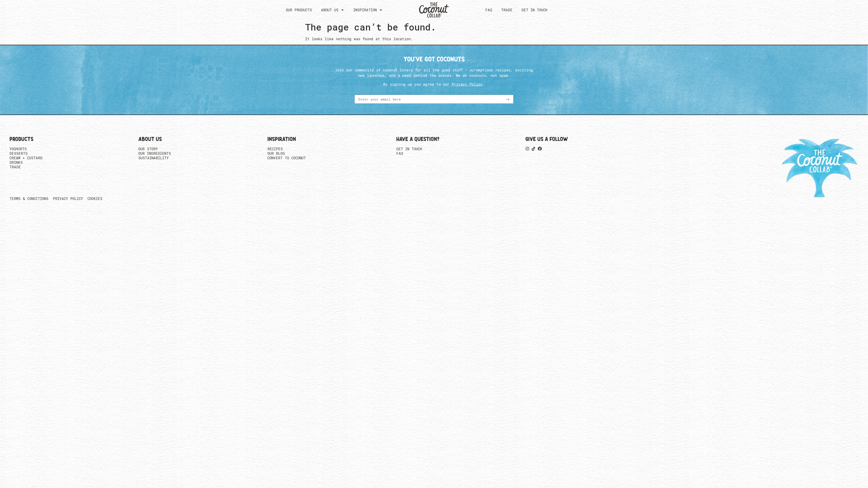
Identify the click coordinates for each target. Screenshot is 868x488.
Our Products (299, 9)
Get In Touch (534, 9)
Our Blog (276, 153)
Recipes (275, 149)
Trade (506, 9)
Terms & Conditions (28, 198)
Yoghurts (18, 149)
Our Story (148, 149)
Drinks (16, 162)
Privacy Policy (68, 198)
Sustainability (153, 158)
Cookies (94, 198)
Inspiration (365, 9)
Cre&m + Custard (25, 158)
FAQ (488, 9)
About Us (329, 9)
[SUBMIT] (507, 99)
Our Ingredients (154, 153)
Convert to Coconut (286, 158)
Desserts (18, 153)
